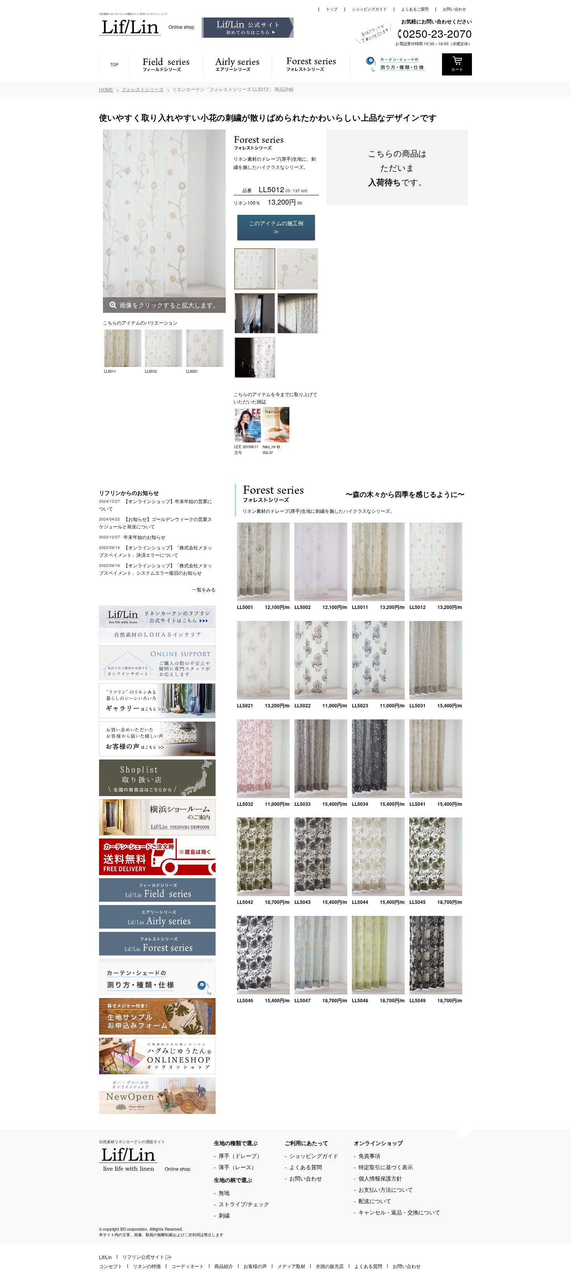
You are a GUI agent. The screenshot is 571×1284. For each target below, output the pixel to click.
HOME (106, 89)
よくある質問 (305, 1167)
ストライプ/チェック (244, 1204)
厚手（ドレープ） (240, 1155)
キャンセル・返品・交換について (399, 1212)
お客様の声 (255, 1266)
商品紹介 (223, 1266)
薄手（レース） (238, 1167)
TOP (114, 64)
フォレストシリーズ (143, 89)
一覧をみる (204, 589)
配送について (375, 1201)
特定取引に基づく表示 (386, 1167)
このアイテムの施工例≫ (276, 227)
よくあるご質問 (414, 9)
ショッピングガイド (369, 9)
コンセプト (110, 1266)
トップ (332, 9)
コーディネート (187, 1266)
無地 (224, 1192)
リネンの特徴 (147, 1266)
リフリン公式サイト (143, 1256)
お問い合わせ (454, 9)
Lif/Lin (105, 1257)
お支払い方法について (386, 1189)
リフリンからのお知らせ (129, 492)
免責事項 (369, 1155)
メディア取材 (291, 1266)
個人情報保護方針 (380, 1178)
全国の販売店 (330, 1266)
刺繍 (224, 1215)
